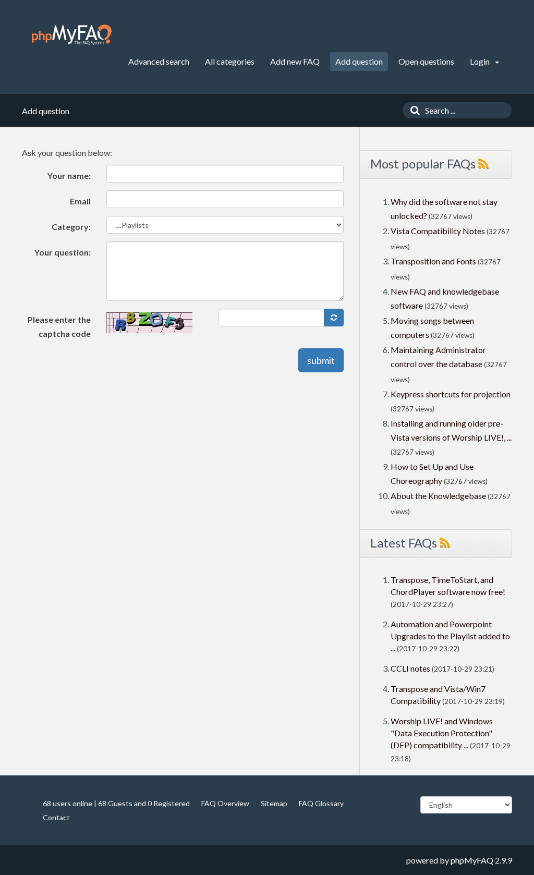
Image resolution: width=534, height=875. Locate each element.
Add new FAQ (295, 61)
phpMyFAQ (472, 860)
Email (80, 201)
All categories (229, 61)
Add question (359, 61)
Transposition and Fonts (433, 261)
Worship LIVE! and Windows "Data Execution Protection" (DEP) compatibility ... (442, 733)
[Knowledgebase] (72, 35)
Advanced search (158, 61)
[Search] (412, 110)
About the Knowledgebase (438, 496)
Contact (56, 817)
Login (480, 61)
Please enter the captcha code (59, 326)
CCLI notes (410, 668)
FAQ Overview (225, 803)
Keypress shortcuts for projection (451, 394)
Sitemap (274, 803)
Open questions (426, 61)
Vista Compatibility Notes (438, 231)
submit (321, 360)
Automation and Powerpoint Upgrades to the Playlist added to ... (450, 636)
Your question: (62, 252)
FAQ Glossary (321, 803)
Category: (71, 227)
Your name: (69, 175)
